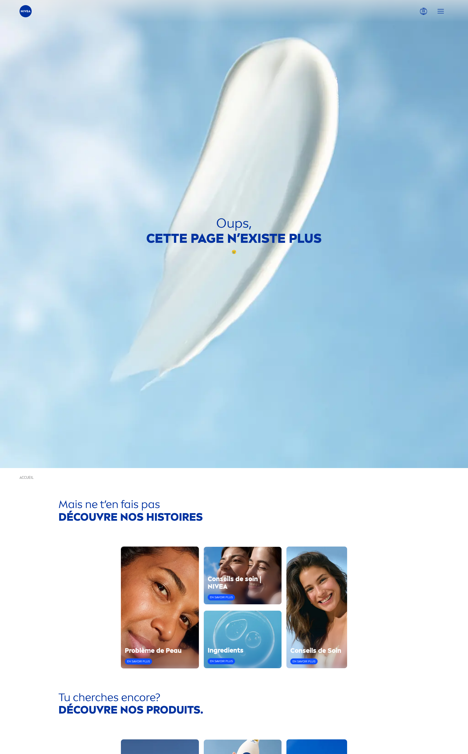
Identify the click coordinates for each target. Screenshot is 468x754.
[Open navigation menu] (440, 11)
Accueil (27, 478)
